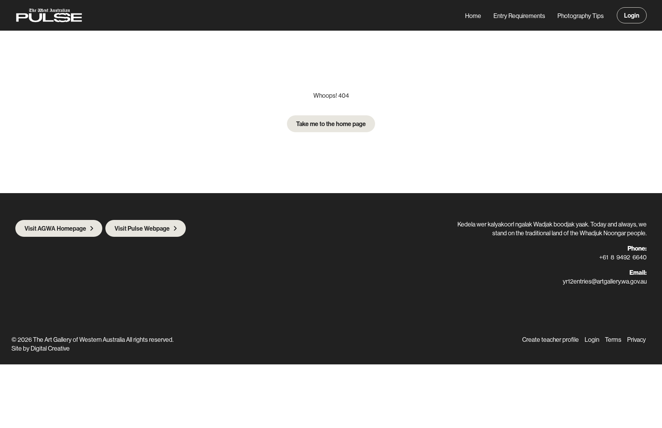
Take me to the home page (331, 124)
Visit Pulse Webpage (142, 228)
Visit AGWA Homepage (55, 228)
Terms (613, 339)
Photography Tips (580, 16)
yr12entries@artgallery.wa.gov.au (605, 281)
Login (631, 15)
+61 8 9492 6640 (623, 257)
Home (473, 16)
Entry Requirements (519, 16)
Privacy (636, 339)
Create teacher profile (550, 339)
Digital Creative (50, 348)
